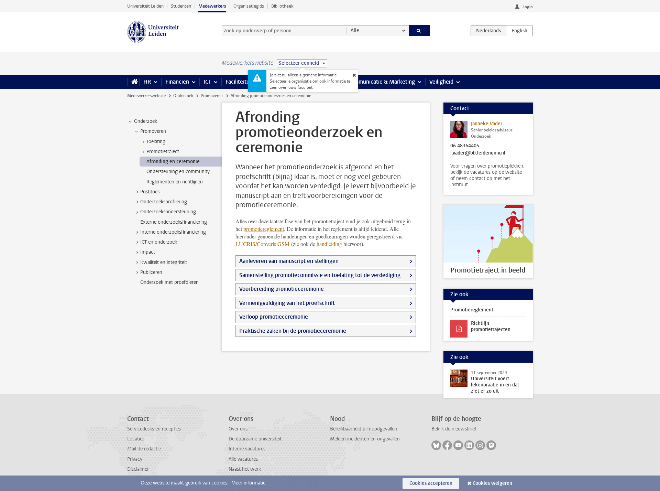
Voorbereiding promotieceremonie (281, 288)
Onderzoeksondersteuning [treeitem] (168, 212)
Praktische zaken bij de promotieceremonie (292, 330)
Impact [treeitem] (147, 252)
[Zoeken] (419, 30)
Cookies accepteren (430, 483)
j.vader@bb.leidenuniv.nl (477, 153)
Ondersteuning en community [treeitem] (178, 171)
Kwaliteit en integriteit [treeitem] (163, 262)
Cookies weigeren (492, 483)
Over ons (238, 429)
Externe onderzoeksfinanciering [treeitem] (173, 222)
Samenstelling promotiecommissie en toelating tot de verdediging (319, 275)
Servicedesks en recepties (154, 429)
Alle (355, 30)
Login (527, 7)
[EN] (519, 30)
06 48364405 (464, 146)
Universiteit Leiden (145, 6)
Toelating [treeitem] (155, 141)
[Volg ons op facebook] (447, 445)
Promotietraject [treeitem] (162, 151)
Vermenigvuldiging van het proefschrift (287, 303)
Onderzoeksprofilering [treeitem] (163, 202)
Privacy (134, 459)
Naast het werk (245, 469)
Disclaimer (138, 469)
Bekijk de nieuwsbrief (453, 429)
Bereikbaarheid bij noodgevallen (363, 429)
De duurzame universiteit (255, 439)
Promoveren (212, 95)
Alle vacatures (243, 459)
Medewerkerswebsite (146, 95)
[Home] (133, 82)
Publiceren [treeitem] (151, 272)
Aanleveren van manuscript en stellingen (289, 261)
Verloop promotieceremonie (273, 316)
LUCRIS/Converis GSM (262, 243)
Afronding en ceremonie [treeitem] (173, 161)
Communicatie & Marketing (381, 81)
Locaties (135, 439)
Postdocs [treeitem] (150, 192)
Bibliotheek (282, 6)
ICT (207, 81)
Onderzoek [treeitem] (145, 121)
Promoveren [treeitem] (153, 131)
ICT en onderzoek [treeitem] (158, 242)
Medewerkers (212, 6)
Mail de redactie (144, 449)
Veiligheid (441, 81)
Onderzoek (183, 95)
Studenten (181, 6)
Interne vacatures (247, 449)
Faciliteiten (239, 81)
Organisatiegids (248, 6)
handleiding (329, 243)
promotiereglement (263, 228)
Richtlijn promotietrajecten (490, 326)
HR (147, 81)
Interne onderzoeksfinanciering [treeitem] (173, 232)
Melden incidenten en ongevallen (365, 439)
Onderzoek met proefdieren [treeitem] (169, 282)
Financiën (177, 81)
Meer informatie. (249, 483)
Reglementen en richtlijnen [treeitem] (174, 182)
